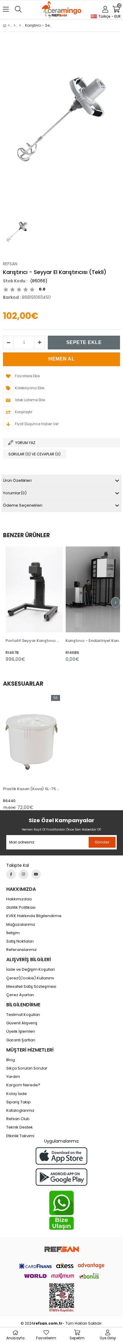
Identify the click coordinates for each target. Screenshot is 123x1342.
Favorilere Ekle (31, 604)
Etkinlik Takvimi (20, 1136)
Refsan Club (18, 1119)
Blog (10, 1060)
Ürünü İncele (43, 604)
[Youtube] (36, 874)
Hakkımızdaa (19, 899)
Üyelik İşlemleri (20, 1031)
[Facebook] (11, 874)
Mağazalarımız (20, 924)
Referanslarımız (21, 949)
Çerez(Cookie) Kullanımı (30, 978)
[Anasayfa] (9, 25)
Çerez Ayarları (20, 995)
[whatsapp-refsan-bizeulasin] (61, 1210)
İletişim (13, 933)
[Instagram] (23, 874)
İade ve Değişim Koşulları (30, 969)
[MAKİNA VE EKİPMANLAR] (14, 25)
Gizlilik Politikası (21, 907)
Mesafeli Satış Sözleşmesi (31, 986)
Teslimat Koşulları (23, 1014)
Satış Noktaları (20, 941)
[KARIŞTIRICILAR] (20, 25)
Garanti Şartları (20, 1040)
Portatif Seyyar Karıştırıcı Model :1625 (31, 640)
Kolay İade (16, 1093)
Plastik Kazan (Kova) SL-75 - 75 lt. (31, 789)
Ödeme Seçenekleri (22, 505)
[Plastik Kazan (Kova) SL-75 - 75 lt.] (31, 738)
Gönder (102, 842)
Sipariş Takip (18, 1102)
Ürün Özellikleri (17, 480)
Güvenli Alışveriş (21, 1023)
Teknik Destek (19, 1127)
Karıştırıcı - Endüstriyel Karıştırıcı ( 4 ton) (91, 640)
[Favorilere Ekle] (31, 752)
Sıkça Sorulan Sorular (26, 1068)
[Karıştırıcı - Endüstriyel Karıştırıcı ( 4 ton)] (91, 589)
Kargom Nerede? (23, 1085)
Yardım (13, 1076)
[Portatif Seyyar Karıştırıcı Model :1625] (31, 589)
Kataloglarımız (20, 1110)
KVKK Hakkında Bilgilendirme (33, 916)
